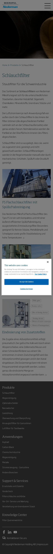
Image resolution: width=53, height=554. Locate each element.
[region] (26, 277)
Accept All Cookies (26, 282)
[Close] (48, 262)
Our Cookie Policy (41, 274)
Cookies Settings (26, 289)
